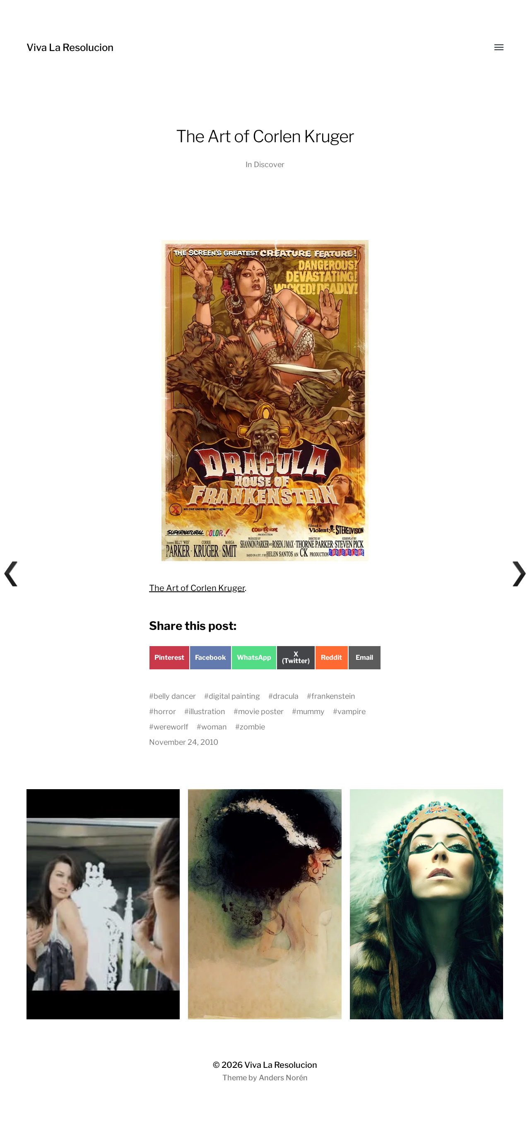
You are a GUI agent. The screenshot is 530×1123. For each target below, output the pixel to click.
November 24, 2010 (183, 742)
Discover (269, 164)
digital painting (234, 696)
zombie (252, 726)
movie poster (261, 711)
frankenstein (333, 696)
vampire (351, 711)
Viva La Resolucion (69, 47)
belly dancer (175, 696)
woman (214, 726)
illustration (207, 711)
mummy (310, 711)
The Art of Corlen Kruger (197, 588)
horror (165, 711)
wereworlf (171, 726)
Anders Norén (283, 1077)
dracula (286, 696)
